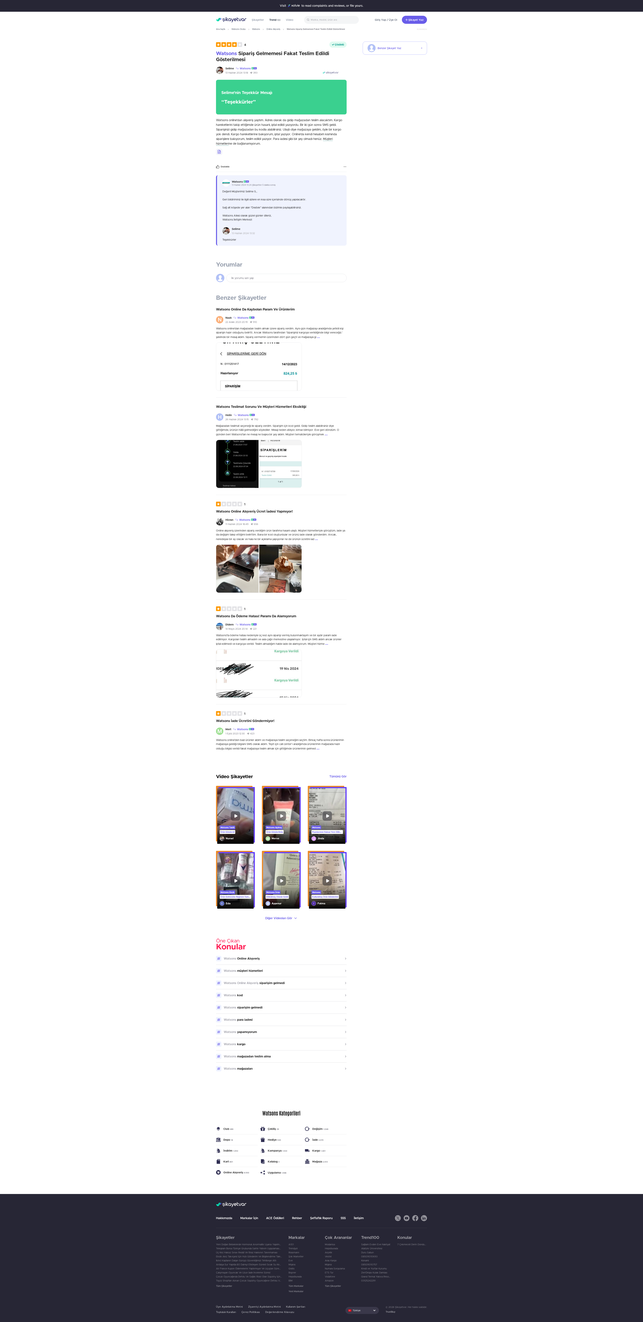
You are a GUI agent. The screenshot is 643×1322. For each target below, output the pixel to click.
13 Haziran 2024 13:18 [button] (236, 72)
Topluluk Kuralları (226, 1312)
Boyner (292, 1272)
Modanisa (330, 1244)
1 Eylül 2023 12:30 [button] (235, 733)
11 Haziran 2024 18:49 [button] (236, 524)
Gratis (292, 1268)
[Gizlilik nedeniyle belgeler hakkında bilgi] (219, 152)
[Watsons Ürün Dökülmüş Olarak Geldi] (281, 881)
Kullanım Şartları (295, 1306)
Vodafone (330, 1276)
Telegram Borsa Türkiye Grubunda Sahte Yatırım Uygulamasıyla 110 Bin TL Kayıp (249, 1248)
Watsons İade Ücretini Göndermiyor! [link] (245, 721)
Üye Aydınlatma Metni (229, 1306)
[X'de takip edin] (398, 1218)
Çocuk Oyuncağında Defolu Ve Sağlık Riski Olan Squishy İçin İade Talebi (249, 1276)
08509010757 (369, 1264)
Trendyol (293, 1248)
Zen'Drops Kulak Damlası (374, 1272)
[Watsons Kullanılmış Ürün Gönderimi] (327, 881)
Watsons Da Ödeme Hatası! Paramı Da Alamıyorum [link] (256, 616)
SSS (343, 1218)
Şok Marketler (296, 1256)
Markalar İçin (249, 1218)
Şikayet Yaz (415, 19)
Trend (274, 19)
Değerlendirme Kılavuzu (279, 1312)
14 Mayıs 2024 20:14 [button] (236, 628)
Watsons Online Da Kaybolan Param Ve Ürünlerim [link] (255, 309)
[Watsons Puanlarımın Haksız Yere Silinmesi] (327, 816)
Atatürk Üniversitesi (371, 1248)
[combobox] (331, 20)
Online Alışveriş (273, 29)
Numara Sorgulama (335, 1268)
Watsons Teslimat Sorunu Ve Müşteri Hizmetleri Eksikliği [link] (261, 406)
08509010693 (369, 1256)
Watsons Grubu (238, 29)
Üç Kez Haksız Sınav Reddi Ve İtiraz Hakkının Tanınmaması (246, 1252)
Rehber (297, 1218)
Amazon (329, 1280)
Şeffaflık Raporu (321, 1218)
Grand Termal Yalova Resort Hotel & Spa (376, 1276)
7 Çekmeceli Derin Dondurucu (412, 1244)
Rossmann (294, 1252)
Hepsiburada (295, 1276)
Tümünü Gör (338, 776)
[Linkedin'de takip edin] (424, 1218)
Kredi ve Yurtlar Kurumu (374, 1268)
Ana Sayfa (220, 29)
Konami (365, 1260)
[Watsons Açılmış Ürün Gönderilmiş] (281, 816)
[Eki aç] (259, 367)
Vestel (328, 1256)
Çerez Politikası (250, 1312)
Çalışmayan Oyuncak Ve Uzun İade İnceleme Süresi (243, 1272)
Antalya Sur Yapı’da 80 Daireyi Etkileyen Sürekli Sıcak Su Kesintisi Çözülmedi (249, 1264)
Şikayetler (258, 19)
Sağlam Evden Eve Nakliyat (375, 1244)
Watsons (256, 29)
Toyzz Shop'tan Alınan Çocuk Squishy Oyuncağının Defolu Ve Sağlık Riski (249, 1280)
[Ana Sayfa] (231, 19)
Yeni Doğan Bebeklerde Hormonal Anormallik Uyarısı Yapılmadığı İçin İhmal (249, 1244)
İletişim (359, 1218)
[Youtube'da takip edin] (407, 1218)
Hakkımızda (224, 1218)
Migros (292, 1264)
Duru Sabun (367, 1252)
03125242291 (368, 1280)
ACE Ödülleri (275, 1218)
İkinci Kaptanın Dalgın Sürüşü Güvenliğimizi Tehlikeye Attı (246, 1260)
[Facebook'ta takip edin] (415, 1218)
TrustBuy (390, 1311)
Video (289, 19)
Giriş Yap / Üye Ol (386, 19)
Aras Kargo (331, 1260)
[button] (231, 44)
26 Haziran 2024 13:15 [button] (237, 419)
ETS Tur (329, 1272)
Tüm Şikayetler (224, 1286)
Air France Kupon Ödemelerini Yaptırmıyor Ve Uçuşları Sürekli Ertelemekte (249, 1268)
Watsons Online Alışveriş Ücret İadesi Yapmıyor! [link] (254, 511)
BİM (291, 1280)
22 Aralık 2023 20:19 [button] (236, 322)
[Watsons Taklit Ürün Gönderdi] (235, 816)
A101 (291, 1244)
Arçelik (328, 1252)
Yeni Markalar (296, 1291)
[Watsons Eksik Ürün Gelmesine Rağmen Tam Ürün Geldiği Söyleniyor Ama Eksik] (235, 881)
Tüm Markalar (296, 1286)
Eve (291, 1260)
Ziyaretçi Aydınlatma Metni (264, 1306)
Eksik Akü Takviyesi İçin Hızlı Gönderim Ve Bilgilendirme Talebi (249, 1256)
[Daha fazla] (345, 166)
